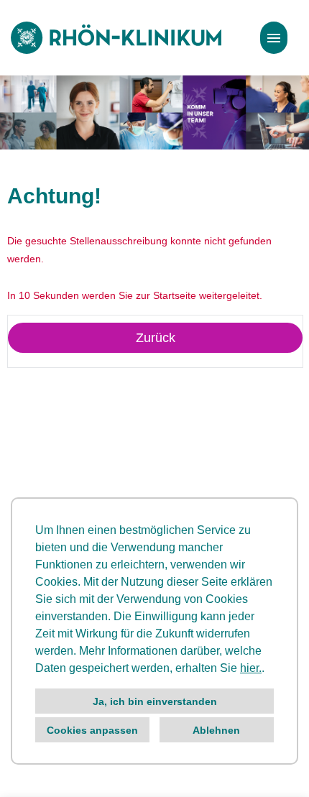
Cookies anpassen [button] (92, 730)
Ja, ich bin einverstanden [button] (155, 701)
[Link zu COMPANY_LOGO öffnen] (116, 37)
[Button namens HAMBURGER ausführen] (273, 38)
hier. (251, 668)
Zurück (155, 338)
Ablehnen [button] (216, 730)
